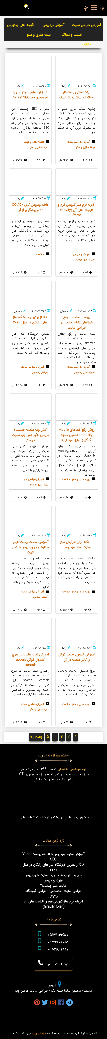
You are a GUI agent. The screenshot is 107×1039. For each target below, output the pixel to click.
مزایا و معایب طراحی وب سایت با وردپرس (53, 875)
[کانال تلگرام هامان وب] (69, 1003)
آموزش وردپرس (53, 25)
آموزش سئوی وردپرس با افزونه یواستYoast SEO (53, 857)
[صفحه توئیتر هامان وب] (45, 1003)
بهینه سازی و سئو (39, 34)
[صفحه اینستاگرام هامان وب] (53, 1003)
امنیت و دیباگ (72, 34)
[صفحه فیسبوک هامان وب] (61, 1003)
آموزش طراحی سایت (86, 25)
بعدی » (36, 737)
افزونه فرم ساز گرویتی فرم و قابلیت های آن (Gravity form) (53, 904)
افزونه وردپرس (53, 880)
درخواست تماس (56, 964)
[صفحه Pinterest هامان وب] (37, 1003)
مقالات (86, 44)
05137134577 (58, 935)
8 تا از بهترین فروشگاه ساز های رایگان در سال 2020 (53, 867)
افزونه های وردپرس (20, 25)
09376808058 (58, 942)
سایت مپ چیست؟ (53, 885)
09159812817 (58, 949)
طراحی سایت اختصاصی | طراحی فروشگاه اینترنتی (53, 893)
